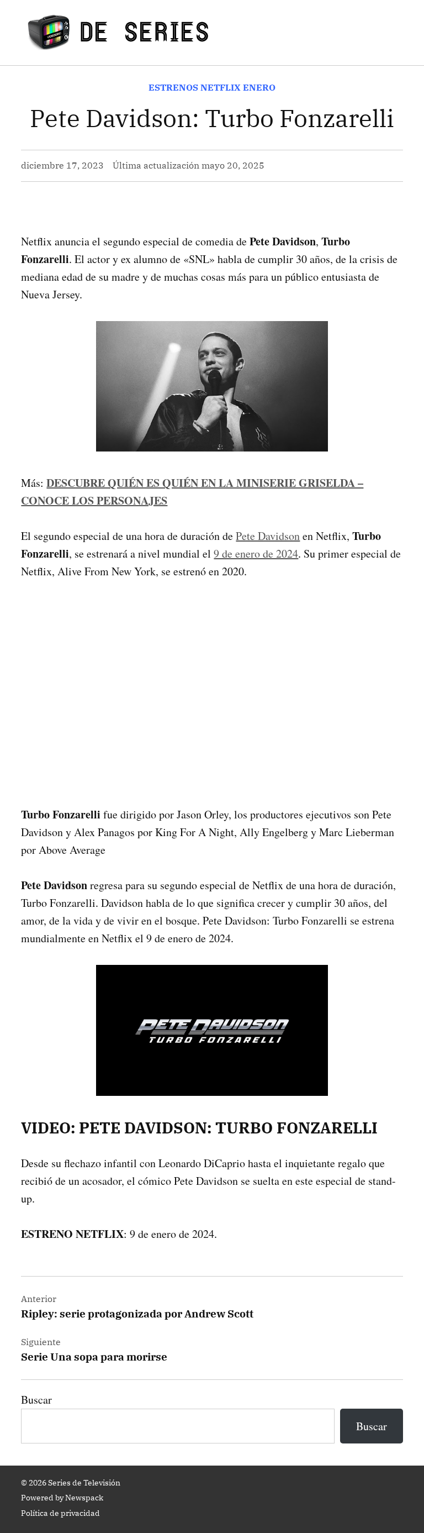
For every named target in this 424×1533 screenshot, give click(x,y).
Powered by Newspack (62, 1498)
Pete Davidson (268, 535)
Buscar (36, 1399)
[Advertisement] (211, 675)
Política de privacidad (60, 1513)
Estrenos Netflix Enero (212, 87)
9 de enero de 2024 (256, 553)
